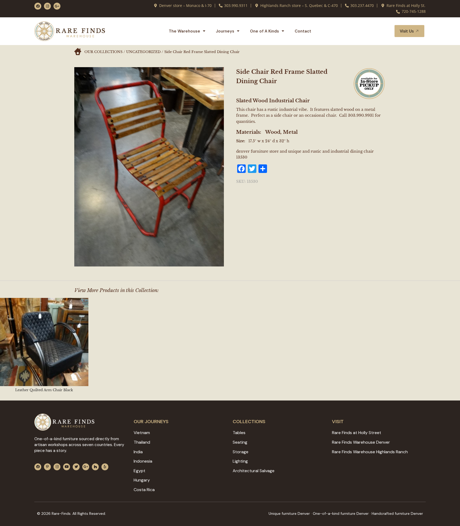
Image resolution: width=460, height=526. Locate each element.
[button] (384, 31)
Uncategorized (143, 52)
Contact (303, 31)
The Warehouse (184, 31)
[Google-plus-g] (57, 6)
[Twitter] (76, 466)
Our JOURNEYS (151, 421)
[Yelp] (104, 466)
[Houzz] (95, 466)
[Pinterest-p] (47, 466)
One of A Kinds (264, 31)
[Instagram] (47, 6)
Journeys (225, 31)
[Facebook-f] (37, 6)
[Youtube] (66, 466)
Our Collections (103, 52)
